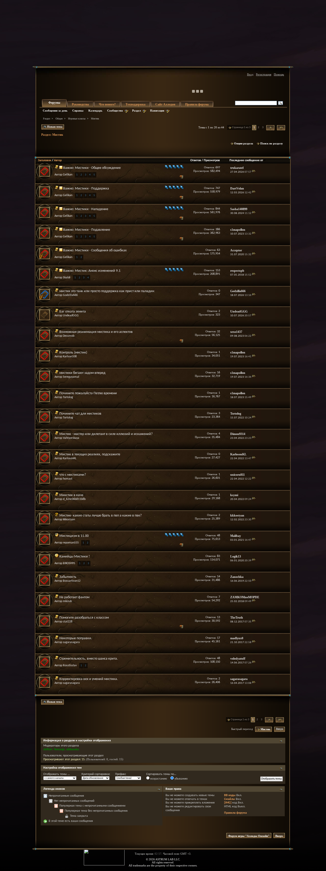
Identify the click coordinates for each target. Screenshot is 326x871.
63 (218, 250)
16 (218, 372)
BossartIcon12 (71, 580)
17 (218, 637)
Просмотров (212, 160)
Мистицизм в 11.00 (74, 536)
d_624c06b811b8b (74, 499)
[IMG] (228, 802)
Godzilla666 (70, 295)
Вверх (279, 729)
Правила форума (197, 104)
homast (67, 478)
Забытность (67, 577)
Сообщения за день (55, 110)
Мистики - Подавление (92, 230)
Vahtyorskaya (71, 438)
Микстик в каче (71, 495)
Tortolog (68, 397)
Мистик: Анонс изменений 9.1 (97, 271)
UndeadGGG (71, 315)
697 (217, 167)
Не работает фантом (74, 597)
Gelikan (67, 174)
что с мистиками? (72, 475)
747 (217, 188)
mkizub (67, 601)
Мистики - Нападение (91, 209)
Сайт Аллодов (165, 104)
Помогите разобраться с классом (84, 618)
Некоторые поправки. (75, 638)
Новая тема (54, 126)
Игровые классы (77, 118)
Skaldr (67, 277)
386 (217, 229)
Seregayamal (71, 376)
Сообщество (115, 110)
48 (218, 535)
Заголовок (44, 160)
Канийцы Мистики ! (74, 557)
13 (218, 617)
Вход (250, 74)
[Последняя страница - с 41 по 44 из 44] (281, 127)
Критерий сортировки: (96, 774)
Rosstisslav (70, 665)
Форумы (54, 102)
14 (218, 576)
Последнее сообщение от (246, 160)
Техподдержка (135, 104)
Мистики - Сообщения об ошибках (101, 250)
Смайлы (229, 799)
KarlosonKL (69, 458)
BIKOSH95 (69, 563)
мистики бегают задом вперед (82, 373)
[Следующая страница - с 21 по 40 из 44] (270, 127)
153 (217, 270)
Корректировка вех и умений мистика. (88, 679)
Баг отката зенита (72, 312)
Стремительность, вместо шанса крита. (88, 659)
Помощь (279, 74)
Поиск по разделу (271, 143)
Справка (78, 110)
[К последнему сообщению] (253, 172)
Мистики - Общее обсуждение (98, 168)
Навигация (157, 110)
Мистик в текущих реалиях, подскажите (89, 454)
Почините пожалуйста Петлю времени (88, 393)
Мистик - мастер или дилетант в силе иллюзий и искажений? (106, 434)
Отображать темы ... (56, 774)
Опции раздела (243, 143)
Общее (59, 118)
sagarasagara (71, 642)
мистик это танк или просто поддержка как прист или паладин (106, 291)
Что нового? (107, 104)
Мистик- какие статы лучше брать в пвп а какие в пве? (100, 516)
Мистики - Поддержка (92, 188)
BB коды (230, 795)
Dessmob (68, 335)
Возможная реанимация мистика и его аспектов (96, 332)
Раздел (136, 110)
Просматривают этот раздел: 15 (64, 759)
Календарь (95, 110)
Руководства (80, 104)
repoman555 (71, 542)
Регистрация (263, 74)
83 (218, 556)
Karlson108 (70, 356)
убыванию (181, 778)
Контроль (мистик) (73, 353)
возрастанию (158, 778)
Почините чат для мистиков (80, 414)
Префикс (120, 774)
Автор (58, 160)
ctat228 (67, 621)
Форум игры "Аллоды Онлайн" (248, 835)
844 (217, 208)
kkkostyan (69, 519)
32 (218, 331)
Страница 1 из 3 (241, 127)
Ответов (195, 160)
